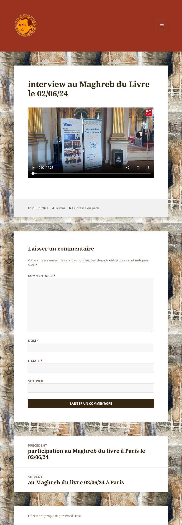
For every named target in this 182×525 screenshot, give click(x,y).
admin (60, 208)
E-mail (35, 361)
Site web (35, 381)
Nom (33, 340)
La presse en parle (86, 208)
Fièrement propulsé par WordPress (54, 516)
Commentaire (41, 276)
